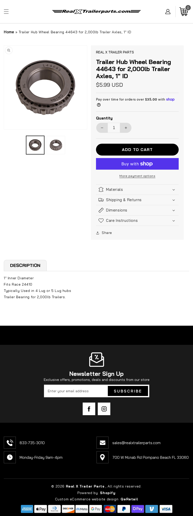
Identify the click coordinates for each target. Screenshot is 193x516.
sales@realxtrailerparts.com (136, 442)
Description (25, 265)
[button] (6, 11)
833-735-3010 (32, 442)
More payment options (137, 176)
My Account (170, 11)
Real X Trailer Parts (85, 486)
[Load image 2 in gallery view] (56, 145)
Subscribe (128, 391)
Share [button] (107, 232)
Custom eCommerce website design (87, 499)
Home (9, 31)
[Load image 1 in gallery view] (35, 145)
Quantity (104, 118)
